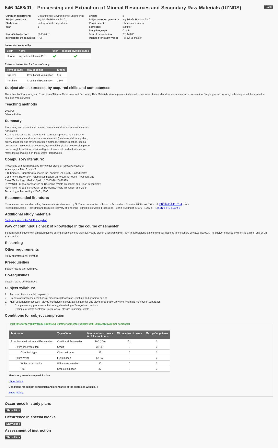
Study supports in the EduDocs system (26, 220)
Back (269, 7)
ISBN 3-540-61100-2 (168, 207)
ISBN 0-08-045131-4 (170, 204)
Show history (16, 381)
